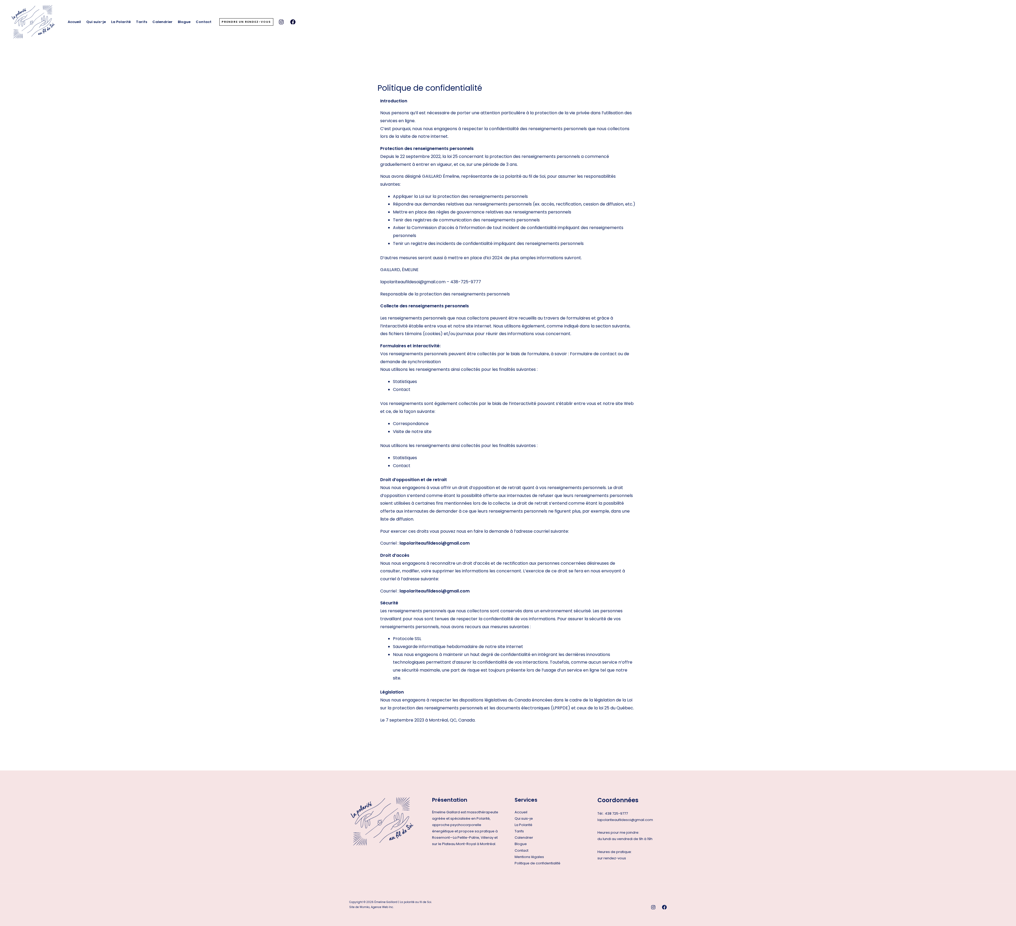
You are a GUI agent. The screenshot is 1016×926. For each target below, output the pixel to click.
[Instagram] (281, 22)
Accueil (74, 21)
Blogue (184, 21)
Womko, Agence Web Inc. (377, 907)
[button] (246, 22)
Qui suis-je (96, 21)
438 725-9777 (616, 813)
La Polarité (121, 21)
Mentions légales (529, 856)
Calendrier (162, 21)
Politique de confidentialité (537, 863)
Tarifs (141, 21)
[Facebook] (293, 22)
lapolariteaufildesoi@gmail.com (625, 819)
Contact (203, 21)
